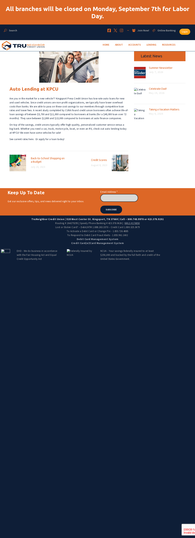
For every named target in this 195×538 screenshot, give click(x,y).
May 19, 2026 (157, 93)
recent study (42, 110)
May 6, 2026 (156, 113)
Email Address (109, 191)
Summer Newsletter (161, 67)
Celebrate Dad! (158, 88)
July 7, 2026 (156, 72)
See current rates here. (22, 139)
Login (185, 31)
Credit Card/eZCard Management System (97, 243)
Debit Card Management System (97, 239)
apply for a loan (48, 139)
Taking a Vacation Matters (164, 109)
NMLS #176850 (132, 223)
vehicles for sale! (52, 132)
